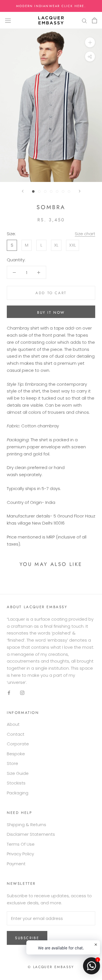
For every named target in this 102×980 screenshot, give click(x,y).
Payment (16, 864)
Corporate (18, 744)
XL (56, 245)
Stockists (16, 783)
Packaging (17, 793)
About (13, 724)
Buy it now (51, 312)
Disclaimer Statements (31, 834)
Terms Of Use (21, 844)
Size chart (85, 234)
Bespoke (16, 754)
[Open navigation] (8, 20)
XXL (72, 245)
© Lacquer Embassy (51, 967)
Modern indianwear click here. (51, 6)
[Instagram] (22, 692)
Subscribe (27, 938)
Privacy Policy (20, 854)
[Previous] (23, 191)
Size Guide (18, 773)
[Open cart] (94, 20)
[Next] (79, 191)
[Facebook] (9, 692)
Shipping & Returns (26, 825)
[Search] (84, 20)
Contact (15, 734)
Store (12, 763)
